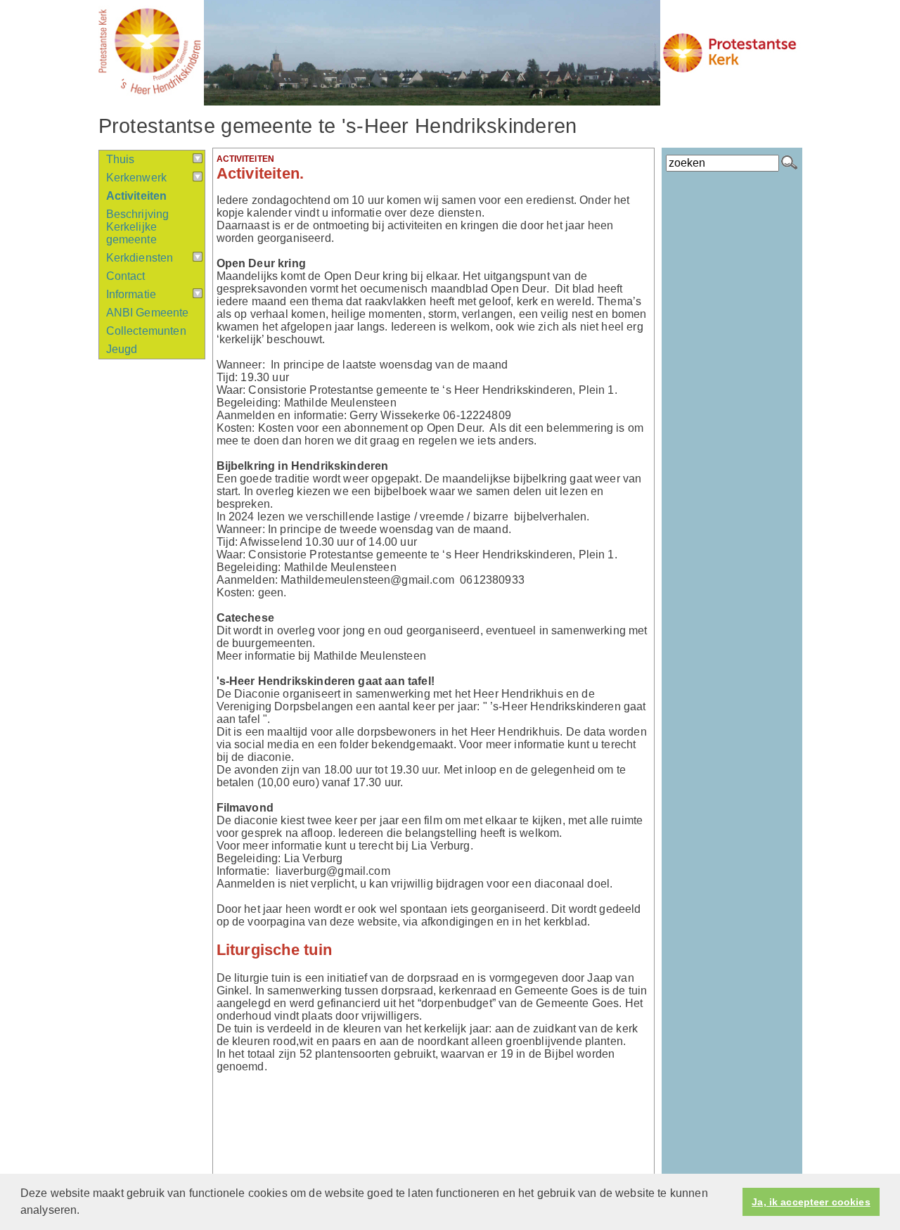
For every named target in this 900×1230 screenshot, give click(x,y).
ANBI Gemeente (147, 313)
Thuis (120, 159)
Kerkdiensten (140, 258)
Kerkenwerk (136, 178)
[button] (85, 1212)
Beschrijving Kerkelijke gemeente (137, 226)
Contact (126, 276)
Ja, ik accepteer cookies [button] (811, 1201)
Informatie (131, 294)
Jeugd (122, 349)
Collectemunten (146, 331)
